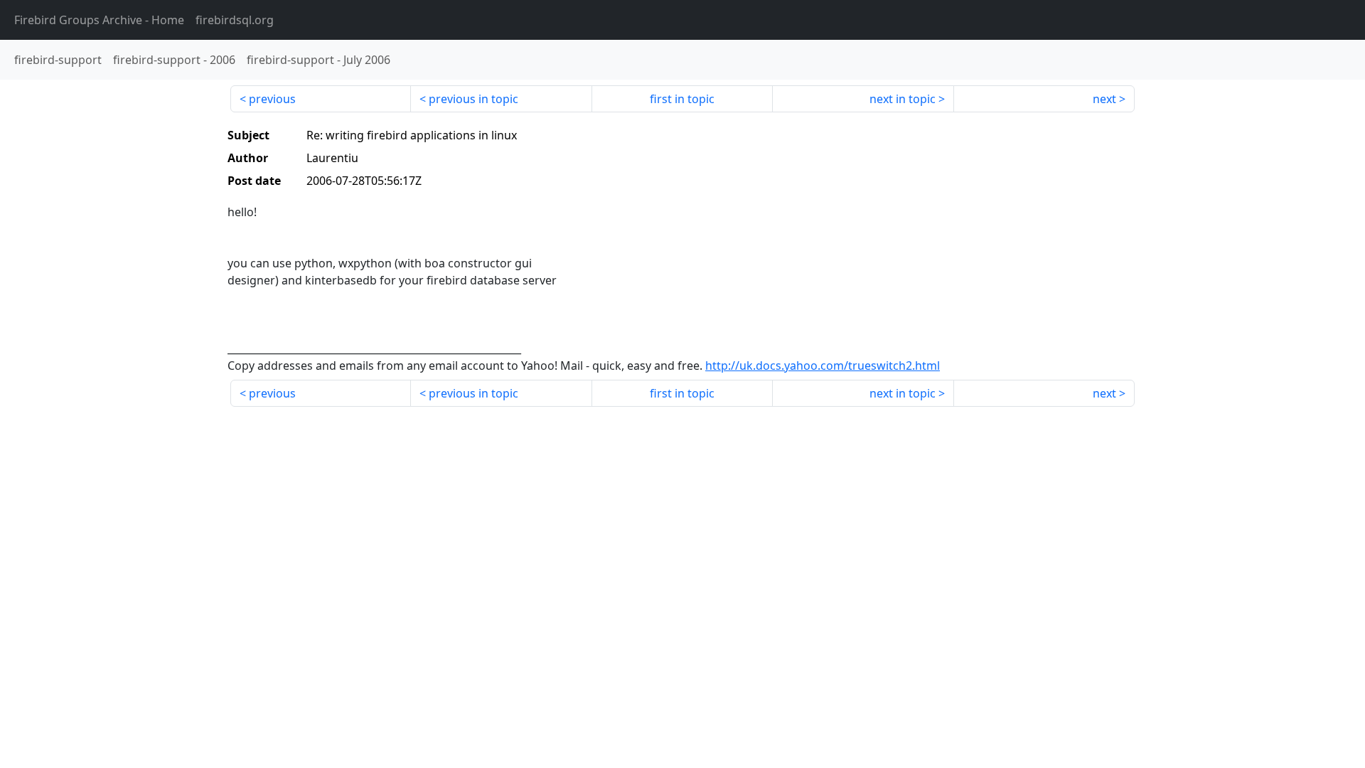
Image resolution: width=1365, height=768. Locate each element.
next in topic (902, 99)
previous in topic (473, 99)
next (1104, 99)
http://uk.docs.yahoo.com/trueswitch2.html (822, 365)
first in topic (682, 99)
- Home (99, 20)
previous (272, 99)
